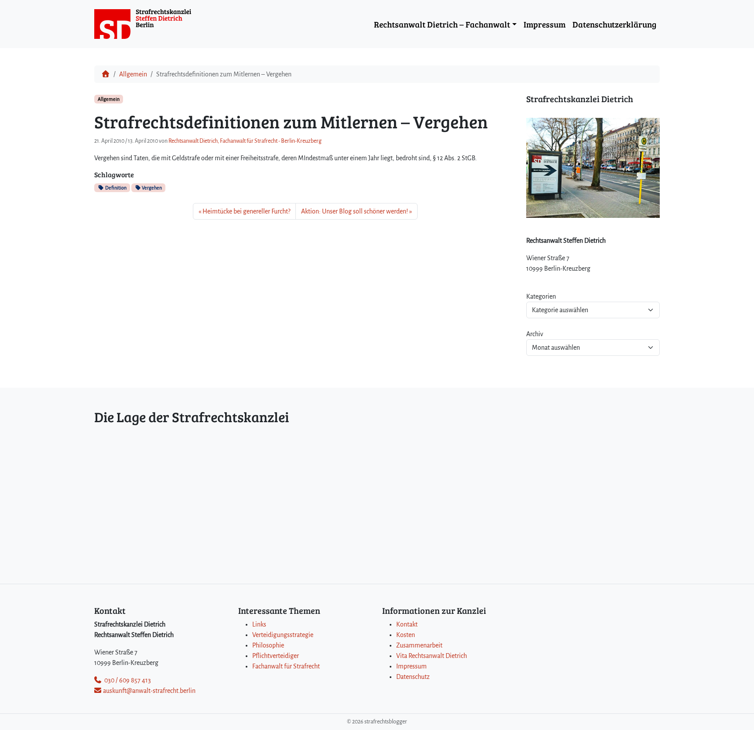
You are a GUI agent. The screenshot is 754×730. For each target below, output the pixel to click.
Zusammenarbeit (419, 645)
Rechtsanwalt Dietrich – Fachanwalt (442, 24)
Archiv (534, 334)
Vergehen (151, 187)
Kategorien (541, 296)
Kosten (405, 634)
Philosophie (268, 645)
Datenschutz (413, 676)
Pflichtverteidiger (275, 655)
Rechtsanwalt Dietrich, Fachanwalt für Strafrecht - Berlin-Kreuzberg (245, 141)
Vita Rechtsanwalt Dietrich (431, 655)
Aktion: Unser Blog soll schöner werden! (354, 211)
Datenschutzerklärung (614, 24)
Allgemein (133, 74)
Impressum (545, 24)
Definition (115, 187)
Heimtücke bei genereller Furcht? (246, 211)
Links (259, 624)
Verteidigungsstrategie (282, 634)
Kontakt (407, 624)
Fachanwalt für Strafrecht (286, 666)
